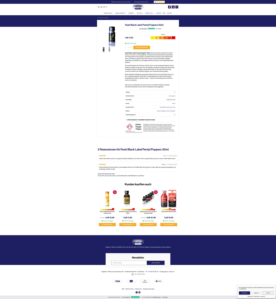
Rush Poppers (171, 111)
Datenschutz (250, 296)
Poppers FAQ (149, 13)
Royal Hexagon (161, 111)
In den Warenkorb (142, 47)
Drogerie (130, 13)
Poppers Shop (108, 13)
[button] (150, 120)
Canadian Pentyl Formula (167, 107)
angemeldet (108, 176)
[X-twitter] (137, 292)
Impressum (262, 296)
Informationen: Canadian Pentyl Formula (141, 120)
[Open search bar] (176, 7)
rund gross (172, 96)
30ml (173, 103)
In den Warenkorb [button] (107, 224)
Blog (164, 13)
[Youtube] (139, 292)
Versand (158, 13)
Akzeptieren (244, 293)
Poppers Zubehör (120, 13)
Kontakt (169, 13)
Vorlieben (268, 293)
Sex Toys (139, 13)
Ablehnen (256, 293)
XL (174, 115)
